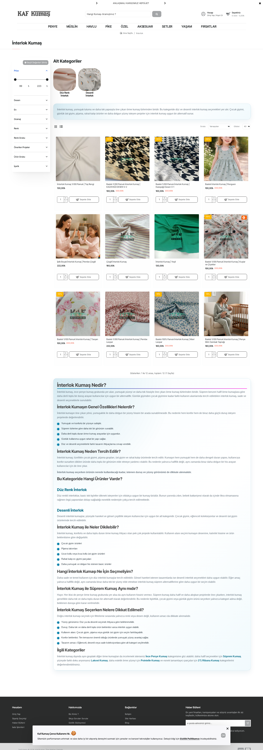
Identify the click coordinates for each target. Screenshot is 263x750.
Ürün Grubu (19, 156)
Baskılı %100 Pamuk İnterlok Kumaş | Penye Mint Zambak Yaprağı (225, 340)
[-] (66, 201)
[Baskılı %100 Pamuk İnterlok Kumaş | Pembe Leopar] (127, 314)
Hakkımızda (75, 707)
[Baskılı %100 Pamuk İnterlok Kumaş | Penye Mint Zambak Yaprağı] (226, 314)
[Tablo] (55, 126)
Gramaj (17, 119)
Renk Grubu (19, 138)
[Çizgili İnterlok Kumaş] (127, 236)
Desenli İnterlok (89, 94)
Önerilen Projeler (22, 147)
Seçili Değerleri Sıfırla (37, 62)
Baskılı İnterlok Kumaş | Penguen (220, 184)
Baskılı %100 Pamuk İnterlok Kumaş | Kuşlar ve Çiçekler (225, 263)
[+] (66, 198)
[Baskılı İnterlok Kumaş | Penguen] (226, 159)
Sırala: (203, 126)
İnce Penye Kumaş (156, 656)
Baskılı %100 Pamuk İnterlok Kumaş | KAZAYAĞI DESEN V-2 (123, 185)
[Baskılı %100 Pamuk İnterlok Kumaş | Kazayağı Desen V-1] (176, 159)
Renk (16, 128)
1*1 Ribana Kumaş (208, 660)
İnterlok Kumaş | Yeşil (166, 261)
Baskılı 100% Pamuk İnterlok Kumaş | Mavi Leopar (175, 340)
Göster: (237, 126)
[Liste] (61, 126)
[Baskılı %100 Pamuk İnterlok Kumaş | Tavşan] (78, 314)
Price (16, 70)
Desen (17, 100)
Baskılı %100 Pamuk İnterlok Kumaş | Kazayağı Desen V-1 (172, 185)
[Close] (260, 3)
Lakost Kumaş (99, 660)
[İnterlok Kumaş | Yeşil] (176, 236)
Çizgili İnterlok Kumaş (116, 261)
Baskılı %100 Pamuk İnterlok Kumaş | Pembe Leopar (126, 340)
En (15, 109)
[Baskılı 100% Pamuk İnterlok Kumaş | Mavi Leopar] (176, 314)
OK (223, 735)
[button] (96, 3)
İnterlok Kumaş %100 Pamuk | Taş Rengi (75, 184)
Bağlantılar (131, 707)
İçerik (16, 166)
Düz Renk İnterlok (65, 94)
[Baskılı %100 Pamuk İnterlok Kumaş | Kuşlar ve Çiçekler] (226, 236)
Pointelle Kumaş (150, 660)
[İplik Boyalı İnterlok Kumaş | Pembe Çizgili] (78, 236)
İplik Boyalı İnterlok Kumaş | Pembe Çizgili (76, 261)
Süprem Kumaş (232, 656)
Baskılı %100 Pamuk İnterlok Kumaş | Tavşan (77, 339)
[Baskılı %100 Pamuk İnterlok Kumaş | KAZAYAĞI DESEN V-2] (127, 159)
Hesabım (17, 707)
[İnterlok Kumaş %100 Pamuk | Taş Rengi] (78, 159)
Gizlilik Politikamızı (190, 738)
